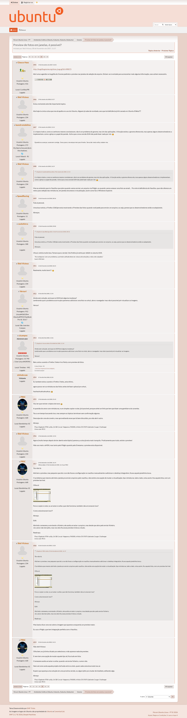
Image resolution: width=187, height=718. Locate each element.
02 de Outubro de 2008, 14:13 (47, 642)
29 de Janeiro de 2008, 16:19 (46, 166)
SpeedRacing (23, 196)
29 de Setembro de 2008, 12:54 (47, 436)
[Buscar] (162, 24)
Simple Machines (29, 714)
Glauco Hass (23, 62)
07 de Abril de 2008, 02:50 (45, 377)
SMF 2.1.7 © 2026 (16, 714)
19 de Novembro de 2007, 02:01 (47, 65)
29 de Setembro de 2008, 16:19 (47, 462)
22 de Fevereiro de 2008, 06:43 (47, 266)
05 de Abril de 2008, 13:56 (45, 338)
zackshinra (23, 224)
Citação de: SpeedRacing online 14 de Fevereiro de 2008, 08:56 (53, 232)
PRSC (23, 397)
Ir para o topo (18, 686)
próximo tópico (168, 51)
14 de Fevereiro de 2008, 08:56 (47, 198)
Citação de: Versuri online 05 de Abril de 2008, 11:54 (50, 343)
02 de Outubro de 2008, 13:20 (47, 545)
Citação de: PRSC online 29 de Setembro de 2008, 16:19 (51, 551)
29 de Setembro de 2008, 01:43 (47, 399)
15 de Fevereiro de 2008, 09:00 (47, 226)
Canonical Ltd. (59, 711)
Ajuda (150, 715)
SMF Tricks (31, 708)
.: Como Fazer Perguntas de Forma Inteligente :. (45, 368)
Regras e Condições (159, 715)
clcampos (23, 335)
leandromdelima (23, 125)
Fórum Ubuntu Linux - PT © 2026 (165, 712)
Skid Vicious (23, 97)
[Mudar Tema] (36, 2)
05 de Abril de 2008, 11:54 (45, 293)
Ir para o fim (17, 57)
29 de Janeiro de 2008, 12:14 (46, 127)
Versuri (23, 291)
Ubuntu (50, 711)
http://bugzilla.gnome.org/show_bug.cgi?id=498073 (52, 69)
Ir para (142, 696)
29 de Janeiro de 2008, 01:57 (46, 99)
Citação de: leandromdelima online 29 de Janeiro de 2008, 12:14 (53, 172)
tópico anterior (154, 51)
